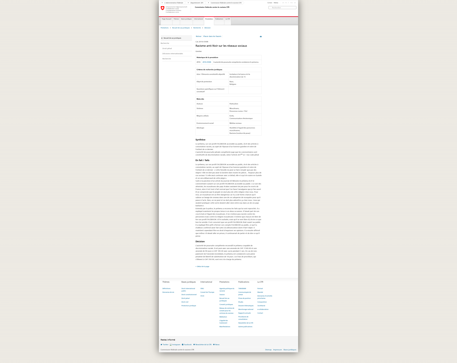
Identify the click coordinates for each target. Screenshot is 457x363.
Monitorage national (245, 309)
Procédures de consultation (243, 318)
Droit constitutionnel (189, 294)
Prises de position (244, 298)
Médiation (223, 317)
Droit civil (184, 302)
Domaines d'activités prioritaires (264, 297)
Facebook (188, 344)
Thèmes (176, 19)
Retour (198, 36)
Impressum (277, 350)
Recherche (197, 28)
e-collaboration (262, 309)
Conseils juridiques (226, 304)
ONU (202, 288)
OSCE (202, 296)
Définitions (166, 288)
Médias (276, 3)
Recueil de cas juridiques (181, 28)
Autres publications (245, 327)
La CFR (228, 19)
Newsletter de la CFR (245, 323)
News (217, 344)
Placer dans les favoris (212, 36)
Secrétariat (261, 306)
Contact (269, 3)
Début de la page (203, 266)
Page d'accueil (166, 19)
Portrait (260, 288)
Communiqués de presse (244, 293)
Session (222, 294)
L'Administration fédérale (173, 3)
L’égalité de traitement (223, 322)
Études (240, 302)
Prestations (209, 19)
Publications (219, 19)
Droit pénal (167, 48)
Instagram (176, 344)
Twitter (165, 344)
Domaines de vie (168, 292)
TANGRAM (242, 288)
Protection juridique (188, 306)
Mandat (260, 292)
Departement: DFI (196, 3)
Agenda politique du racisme (226, 289)
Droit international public (188, 289)
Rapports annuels (244, 313)
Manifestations (224, 327)
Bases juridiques (186, 19)
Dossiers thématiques (245, 306)
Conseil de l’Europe (207, 292)
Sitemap (268, 350)
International (198, 19)
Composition (262, 302)
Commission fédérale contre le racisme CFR (225, 3)
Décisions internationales (172, 53)
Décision (207, 28)
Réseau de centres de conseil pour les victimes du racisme (226, 310)
